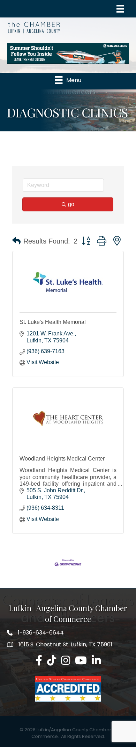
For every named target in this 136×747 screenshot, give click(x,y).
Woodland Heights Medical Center (62, 459)
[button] (16, 241)
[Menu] (120, 8)
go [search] (71, 204)
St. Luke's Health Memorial (53, 322)
